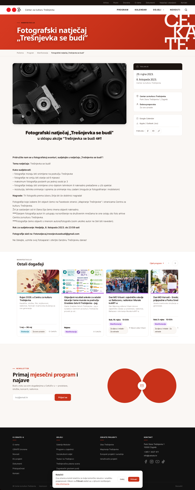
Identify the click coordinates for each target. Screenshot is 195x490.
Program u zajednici (65, 449)
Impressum (43, 486)
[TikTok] (163, 461)
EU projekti (17, 459)
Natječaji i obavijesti (168, 3)
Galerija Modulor (63, 444)
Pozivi (115, 3)
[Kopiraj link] (159, 131)
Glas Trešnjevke (107, 444)
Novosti (175, 9)
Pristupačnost (19, 468)
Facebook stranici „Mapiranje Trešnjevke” (80, 202)
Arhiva (106, 3)
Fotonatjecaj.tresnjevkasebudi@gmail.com (56, 234)
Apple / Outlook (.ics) (149, 123)
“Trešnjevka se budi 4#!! (82, 138)
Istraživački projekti (108, 459)
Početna (20, 53)
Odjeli (157, 9)
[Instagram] (151, 461)
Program (122, 9)
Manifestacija (42, 53)
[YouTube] (157, 461)
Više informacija (62, 484)
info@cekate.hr (150, 455)
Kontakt (184, 3)
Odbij (122, 479)
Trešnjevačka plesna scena (68, 464)
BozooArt (179, 486)
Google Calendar (147, 118)
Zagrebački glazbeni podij (67, 468)
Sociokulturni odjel (64, 454)
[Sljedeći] (175, 263)
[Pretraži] (186, 9)
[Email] (153, 131)
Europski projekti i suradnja (112, 454)
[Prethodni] (169, 263)
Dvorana (126, 3)
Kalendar (141, 9)
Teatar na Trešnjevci (65, 459)
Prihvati (134, 479)
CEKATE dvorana (20, 449)
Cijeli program (156, 263)
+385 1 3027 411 (151, 452)
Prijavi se (62, 397)
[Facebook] (148, 131)
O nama (138, 3)
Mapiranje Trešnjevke (109, 449)
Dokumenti (150, 3)
